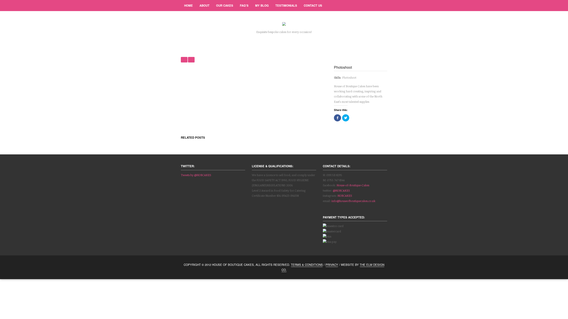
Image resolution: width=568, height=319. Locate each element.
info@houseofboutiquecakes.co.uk (353, 201)
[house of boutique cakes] (284, 25)
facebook (370, 5)
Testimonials (286, 5)
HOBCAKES (344, 196)
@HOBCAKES (341, 191)
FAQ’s (244, 5)
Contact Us (313, 5)
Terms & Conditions (307, 265)
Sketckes (184, 59)
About (204, 5)
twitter (359, 5)
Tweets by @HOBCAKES (196, 175)
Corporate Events (191, 59)
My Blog (262, 5)
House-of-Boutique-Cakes (353, 185)
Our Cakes (224, 5)
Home (188, 5)
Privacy (331, 265)
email (381, 5)
